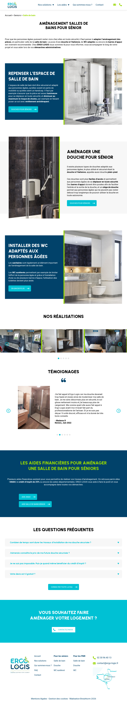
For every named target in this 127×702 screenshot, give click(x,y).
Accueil (8, 15)
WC (74, 670)
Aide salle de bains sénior (33, 504)
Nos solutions (44, 5)
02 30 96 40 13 (104, 658)
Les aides (62, 5)
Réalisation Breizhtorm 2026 (82, 698)
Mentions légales (39, 698)
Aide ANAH (26, 497)
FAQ (36, 670)
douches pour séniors (21, 109)
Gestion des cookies (58, 698)
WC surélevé (59, 670)
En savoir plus (17, 288)
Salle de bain (59, 660)
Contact (99, 5)
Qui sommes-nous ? (82, 5)
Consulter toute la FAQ (61, 587)
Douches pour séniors (80, 203)
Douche (57, 665)
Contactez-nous (65, 629)
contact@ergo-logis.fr (107, 663)
